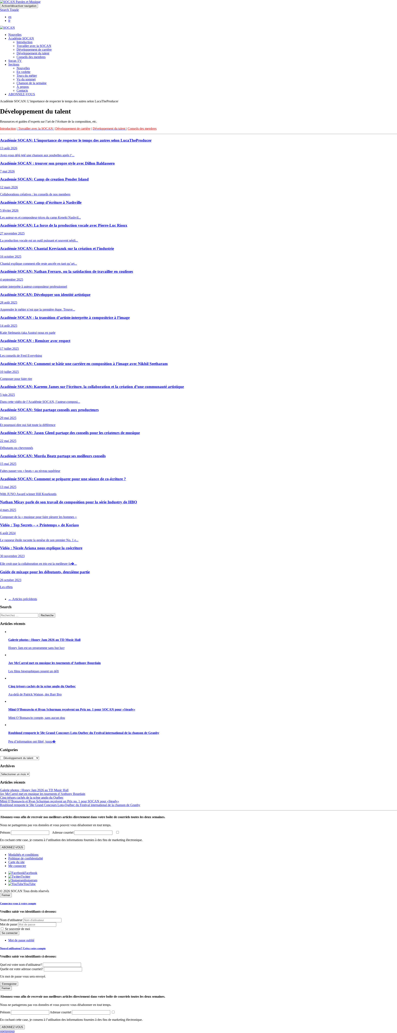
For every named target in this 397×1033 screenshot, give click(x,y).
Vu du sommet (26, 79)
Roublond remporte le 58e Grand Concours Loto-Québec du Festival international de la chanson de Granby (70, 805)
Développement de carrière (34, 49)
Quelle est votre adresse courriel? (21, 969)
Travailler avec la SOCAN (34, 46)
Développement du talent (33, 53)
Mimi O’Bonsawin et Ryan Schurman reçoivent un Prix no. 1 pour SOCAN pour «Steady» (59, 801)
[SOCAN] (7, 27)
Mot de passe (8, 924)
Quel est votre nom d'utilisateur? (21, 964)
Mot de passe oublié (21, 940)
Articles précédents (22, 599)
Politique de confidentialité (25, 858)
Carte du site (16, 862)
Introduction (24, 42)
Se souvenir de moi (17, 929)
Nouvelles (15, 34)
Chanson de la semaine (32, 83)
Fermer (6, 895)
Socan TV (15, 60)
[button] (9, 10)
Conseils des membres (31, 57)
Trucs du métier (27, 75)
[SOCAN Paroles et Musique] (20, 2)
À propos (23, 87)
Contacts (22, 90)
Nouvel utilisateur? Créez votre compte (23, 948)
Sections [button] (13, 64)
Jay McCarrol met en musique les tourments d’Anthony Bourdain (42, 794)
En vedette (23, 72)
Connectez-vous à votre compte (18, 903)
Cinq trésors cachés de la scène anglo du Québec (31, 797)
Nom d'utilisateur (11, 920)
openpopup (7, 1031)
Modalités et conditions (23, 854)
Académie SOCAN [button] (21, 38)
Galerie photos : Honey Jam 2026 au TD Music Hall (34, 790)
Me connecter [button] (17, 866)
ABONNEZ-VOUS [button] (21, 94)
